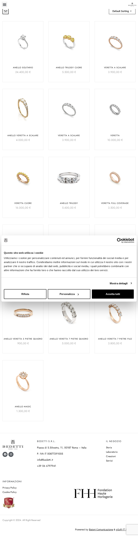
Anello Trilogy (69, 203)
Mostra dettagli (119, 283)
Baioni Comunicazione (101, 529)
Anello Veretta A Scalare (23, 135)
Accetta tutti (113, 294)
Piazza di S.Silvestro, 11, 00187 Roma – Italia (61, 447)
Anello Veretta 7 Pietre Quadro (69, 338)
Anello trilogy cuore (69, 67)
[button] (4, 4)
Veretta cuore (23, 203)
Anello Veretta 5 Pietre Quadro (23, 338)
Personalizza (67, 294)
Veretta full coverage (115, 203)
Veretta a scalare (115, 67)
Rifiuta (25, 294)
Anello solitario (23, 67)
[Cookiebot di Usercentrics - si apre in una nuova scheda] (119, 240)
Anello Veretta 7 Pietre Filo (115, 338)
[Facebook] (5, 454)
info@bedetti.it (45, 460)
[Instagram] (10, 454)
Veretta (115, 135)
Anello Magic (23, 406)
